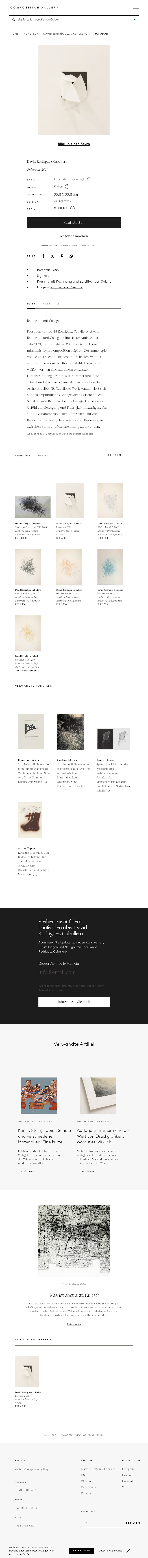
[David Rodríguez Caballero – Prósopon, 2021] (74, 500)
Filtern (114, 455)
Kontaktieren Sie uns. (67, 287)
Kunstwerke (88, 1487)
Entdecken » (74, 1324)
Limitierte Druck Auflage (69, 179)
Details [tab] (31, 303)
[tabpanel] (67, 377)
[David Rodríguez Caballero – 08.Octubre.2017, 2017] (74, 567)
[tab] (22, 458)
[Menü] (136, 8)
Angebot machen (74, 236)
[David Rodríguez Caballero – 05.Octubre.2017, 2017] (115, 567)
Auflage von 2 (62, 201)
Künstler (31, 33)
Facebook (128, 1475)
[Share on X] (52, 256)
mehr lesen (28, 1171)
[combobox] (74, 20)
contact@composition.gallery (32, 1469)
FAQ (83, 1475)
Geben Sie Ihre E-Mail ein (58, 963)
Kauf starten (74, 222)
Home (14, 33)
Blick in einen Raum (74, 144)
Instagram (128, 1469)
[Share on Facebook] (43, 256)
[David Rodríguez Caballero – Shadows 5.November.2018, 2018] (33, 500)
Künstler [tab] (46, 303)
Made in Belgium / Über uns (98, 1469)
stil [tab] (58, 303)
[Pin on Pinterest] (62, 256)
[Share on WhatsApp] (71, 256)
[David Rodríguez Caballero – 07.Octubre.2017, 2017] (115, 500)
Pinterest (127, 1481)
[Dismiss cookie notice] (128, 1551)
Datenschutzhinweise (110, 1550)
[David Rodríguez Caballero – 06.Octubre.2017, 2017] (33, 633)
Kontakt (86, 1494)
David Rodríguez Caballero (65, 33)
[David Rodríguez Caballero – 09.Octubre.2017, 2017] (33, 567)
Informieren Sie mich (74, 1002)
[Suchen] (134, 19)
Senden (133, 1522)
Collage (58, 186)
